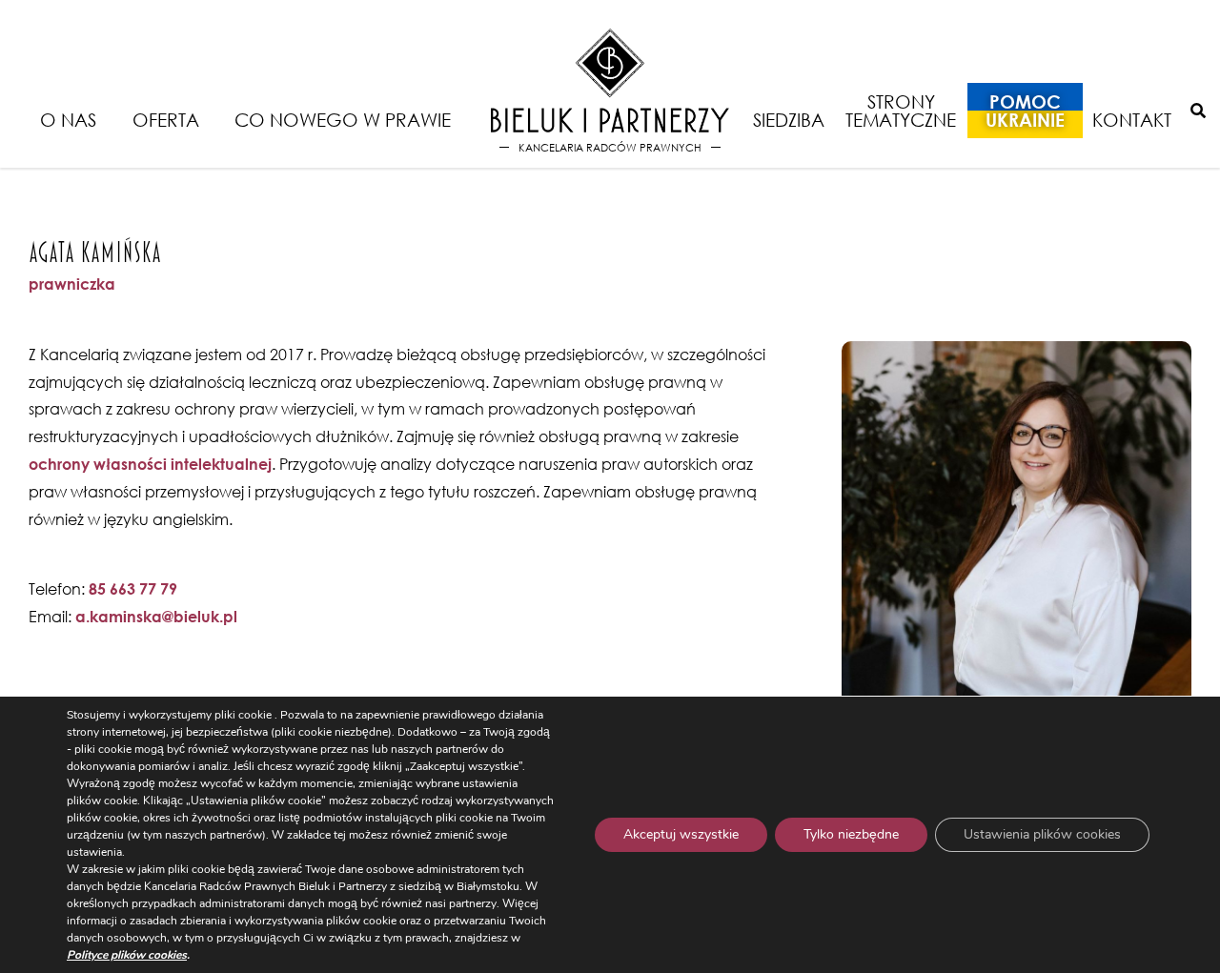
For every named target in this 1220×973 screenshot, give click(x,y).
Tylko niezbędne (851, 834)
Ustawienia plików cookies (1042, 834)
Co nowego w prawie (342, 120)
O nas (68, 120)
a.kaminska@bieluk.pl (156, 616)
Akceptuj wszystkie (681, 834)
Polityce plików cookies (127, 955)
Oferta (165, 120)
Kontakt (1131, 120)
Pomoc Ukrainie (1025, 111)
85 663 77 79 (133, 588)
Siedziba (788, 120)
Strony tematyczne (900, 111)
